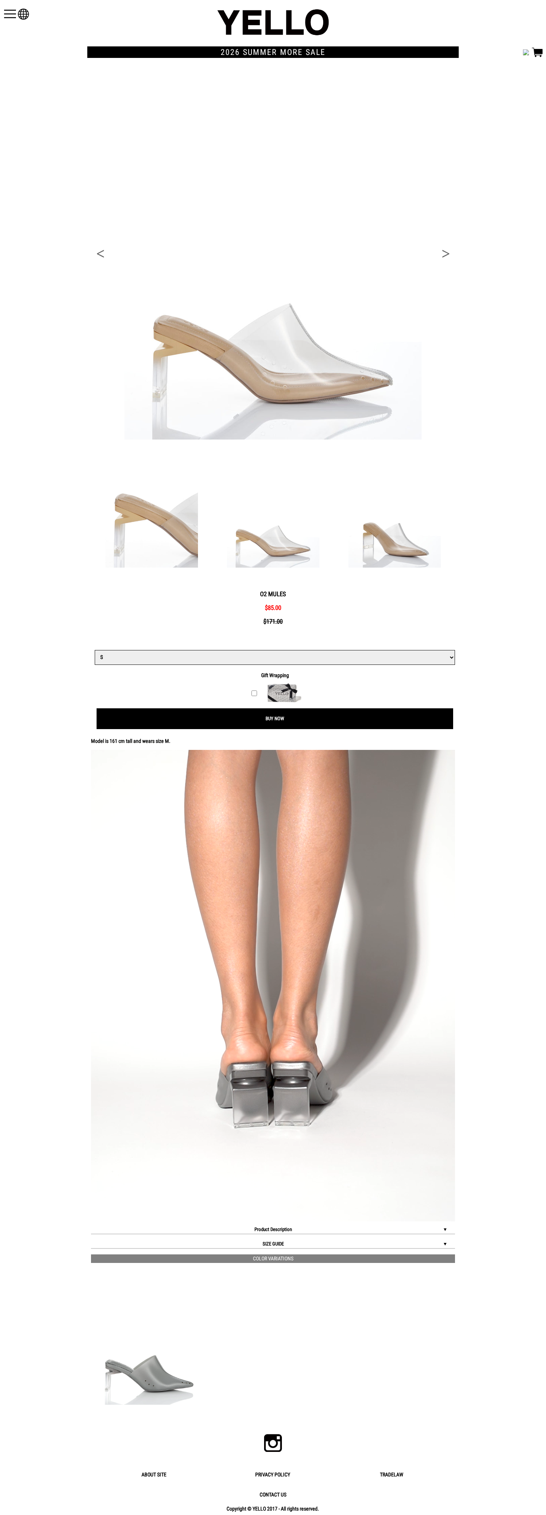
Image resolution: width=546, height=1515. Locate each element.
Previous (100, 253)
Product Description (351, 1229)
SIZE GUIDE (355, 1244)
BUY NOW (275, 718)
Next (445, 253)
